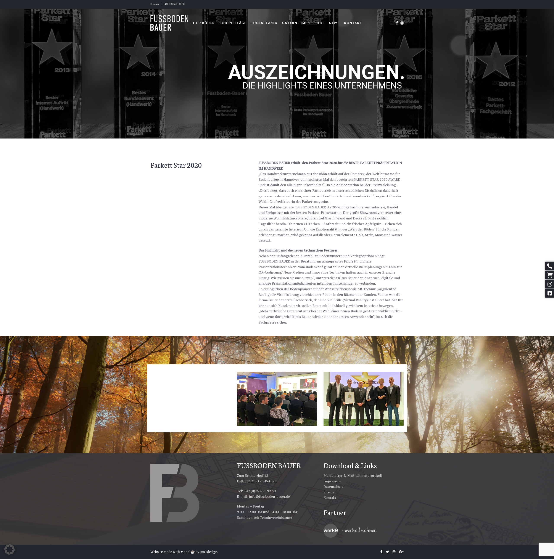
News (334, 23)
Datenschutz (333, 486)
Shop (320, 23)
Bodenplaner (264, 23)
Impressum (332, 481)
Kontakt (154, 4)
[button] (9, 549)
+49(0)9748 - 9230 (174, 4)
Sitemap (330, 492)
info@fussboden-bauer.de (269, 496)
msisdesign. (209, 551)
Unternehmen (296, 23)
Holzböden (203, 23)
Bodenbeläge (232, 23)
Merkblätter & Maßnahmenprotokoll (353, 475)
